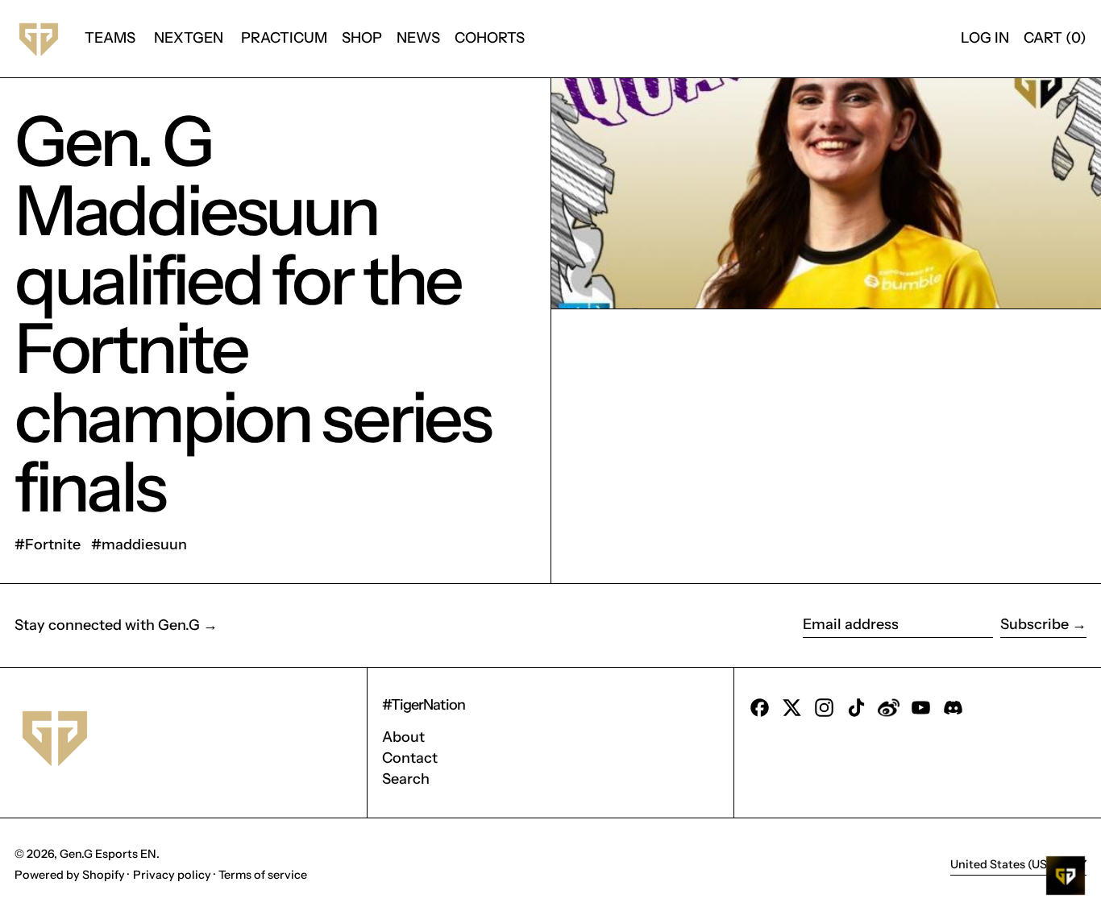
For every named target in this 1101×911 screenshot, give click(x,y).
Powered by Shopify (70, 875)
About (403, 737)
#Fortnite (48, 544)
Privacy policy (172, 875)
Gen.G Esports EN (108, 854)
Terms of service (262, 875)
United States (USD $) (1011, 863)
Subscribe (1034, 624)
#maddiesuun (139, 544)
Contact (410, 758)
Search (406, 779)
